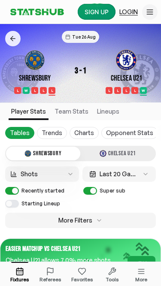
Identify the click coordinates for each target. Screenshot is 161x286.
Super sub (112, 190)
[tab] (43, 153)
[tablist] (80, 153)
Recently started (42, 190)
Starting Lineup (40, 203)
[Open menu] (150, 12)
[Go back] (13, 38)
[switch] (12, 191)
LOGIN (128, 11)
